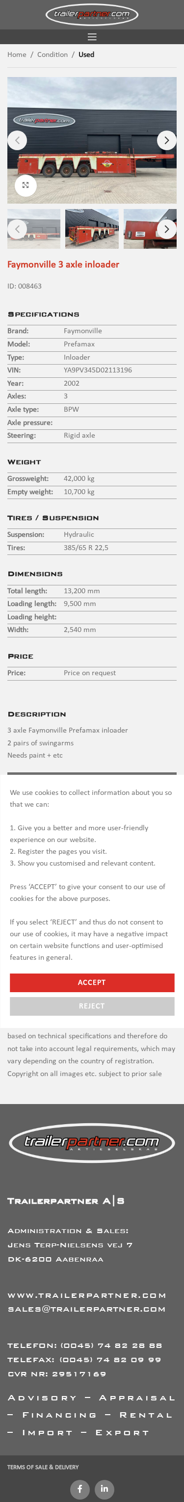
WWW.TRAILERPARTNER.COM (87, 1295)
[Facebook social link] (80, 1490)
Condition (52, 55)
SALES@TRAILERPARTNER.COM (86, 1309)
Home (16, 55)
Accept (92, 983)
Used (86, 55)
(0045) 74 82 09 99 (110, 1359)
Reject (92, 1006)
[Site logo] (92, 15)
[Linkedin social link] (104, 1490)
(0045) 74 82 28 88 (111, 1345)
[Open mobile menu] (92, 37)
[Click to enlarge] (26, 186)
